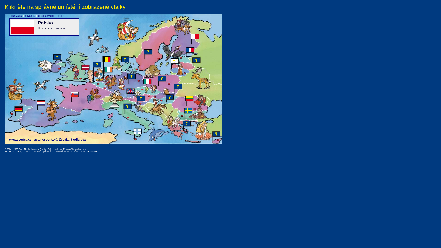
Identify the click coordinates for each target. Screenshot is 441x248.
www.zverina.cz (20, 139)
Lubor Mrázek (29, 151)
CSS (17, 151)
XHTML (8, 151)
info (60, 15)
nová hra (30, 15)
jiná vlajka (16, 15)
